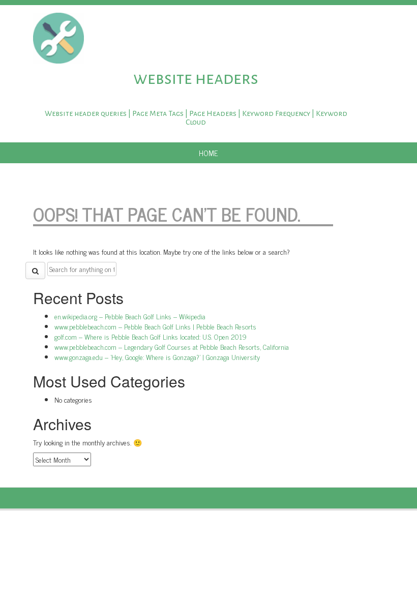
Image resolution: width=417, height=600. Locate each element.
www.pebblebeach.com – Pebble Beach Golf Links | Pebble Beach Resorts (155, 326)
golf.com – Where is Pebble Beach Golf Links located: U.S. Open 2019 (150, 336)
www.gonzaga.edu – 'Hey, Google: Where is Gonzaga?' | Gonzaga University (157, 357)
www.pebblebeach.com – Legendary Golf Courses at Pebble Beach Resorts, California (171, 346)
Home (208, 152)
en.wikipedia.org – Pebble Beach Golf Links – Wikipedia (129, 316)
